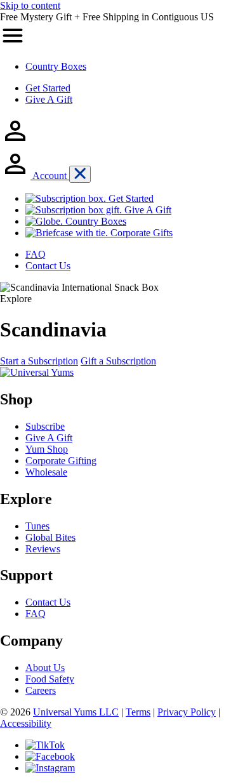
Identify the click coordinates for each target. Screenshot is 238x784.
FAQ (35, 613)
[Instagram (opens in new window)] (50, 767)
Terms (138, 712)
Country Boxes (55, 66)
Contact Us (47, 602)
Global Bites (50, 537)
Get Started (47, 88)
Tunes (37, 526)
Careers (40, 690)
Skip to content (30, 5)
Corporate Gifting (60, 460)
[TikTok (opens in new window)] (45, 745)
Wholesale (46, 472)
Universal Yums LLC (76, 712)
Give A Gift (48, 99)
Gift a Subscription (118, 360)
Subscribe (45, 426)
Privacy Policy (186, 712)
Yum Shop (46, 449)
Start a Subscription (39, 360)
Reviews (42, 548)
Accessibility (25, 723)
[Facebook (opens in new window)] (50, 756)
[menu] (12, 44)
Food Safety (49, 679)
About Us (45, 667)
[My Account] (15, 142)
